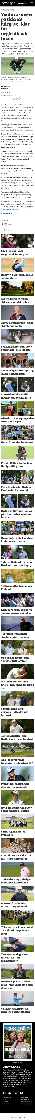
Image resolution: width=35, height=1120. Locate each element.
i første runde (27, 125)
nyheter (5, 220)
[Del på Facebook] (14, 98)
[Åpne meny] (32, 3)
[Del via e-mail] (20, 98)
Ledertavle (6, 213)
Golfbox (20, 3)
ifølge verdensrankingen (9, 209)
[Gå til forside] (8, 3)
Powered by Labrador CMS (17, 1117)
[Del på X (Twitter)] (17, 98)
